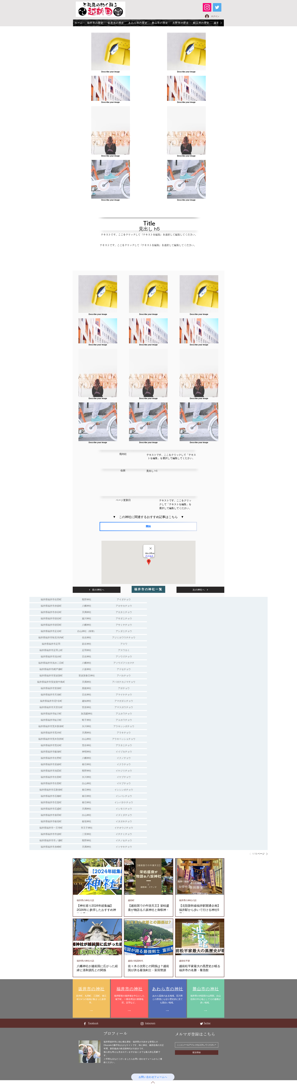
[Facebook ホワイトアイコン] (85, 1024)
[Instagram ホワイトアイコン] (142, 1024)
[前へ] (251, 854)
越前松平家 (184, 961)
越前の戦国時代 (135, 961)
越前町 (131, 900)
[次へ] (266, 854)
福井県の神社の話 (85, 900)
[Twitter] (217, 7)
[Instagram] (207, 7)
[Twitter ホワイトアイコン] (201, 1024)
